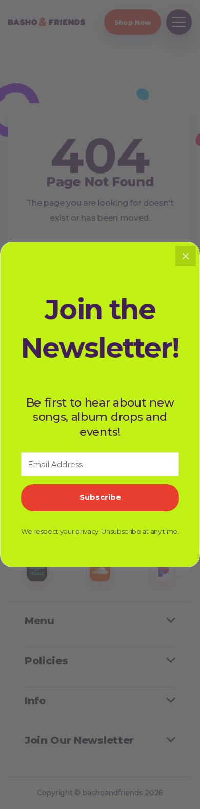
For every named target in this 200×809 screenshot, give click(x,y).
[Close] (185, 256)
